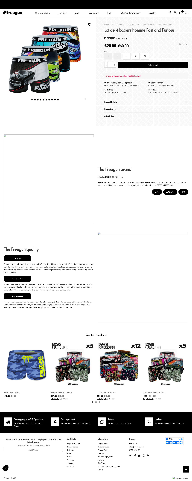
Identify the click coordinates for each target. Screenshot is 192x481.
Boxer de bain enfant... (12, 392)
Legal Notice (102, 443)
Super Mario (71, 466)
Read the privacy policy (13, 459)
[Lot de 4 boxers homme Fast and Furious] (84, 99)
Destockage (44, 12)
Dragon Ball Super (73, 443)
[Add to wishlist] (90, 24)
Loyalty (100, 469)
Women (93, 12)
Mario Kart (70, 450)
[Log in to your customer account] (175, 12)
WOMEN (170, 192)
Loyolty (152, 12)
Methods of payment (105, 456)
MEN (157, 192)
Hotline (158, 419)
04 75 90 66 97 (134, 450)
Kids (109, 12)
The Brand (102, 463)
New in (61, 12)
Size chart (183, 44)
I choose (16, 468)
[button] (32, 99)
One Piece (70, 460)
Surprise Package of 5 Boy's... (154, 392)
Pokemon (70, 463)
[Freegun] (12, 13)
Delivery (101, 453)
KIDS (183, 192)
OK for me (43, 468)
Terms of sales (103, 447)
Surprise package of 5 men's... (62, 392)
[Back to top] (186, 469)
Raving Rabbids (72, 447)
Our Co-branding (130, 12)
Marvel (69, 453)
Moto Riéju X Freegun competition (110, 466)
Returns (101, 460)
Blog (185, 4)
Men (76, 12)
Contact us (133, 443)
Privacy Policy (103, 450)
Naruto (69, 456)
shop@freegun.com (136, 447)
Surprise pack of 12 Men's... (107, 392)
